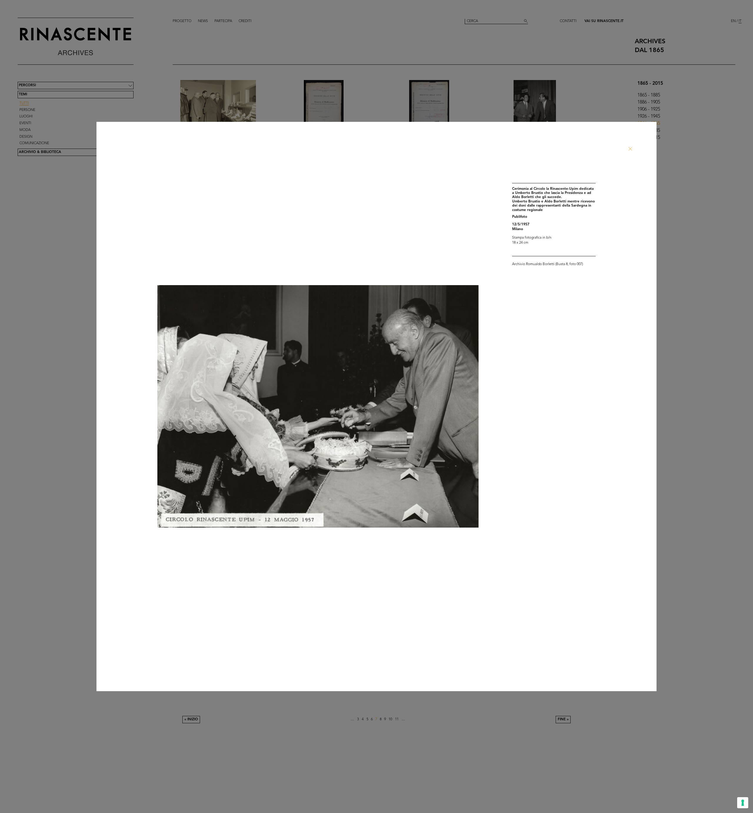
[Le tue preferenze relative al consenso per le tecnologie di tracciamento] (742, 802)
